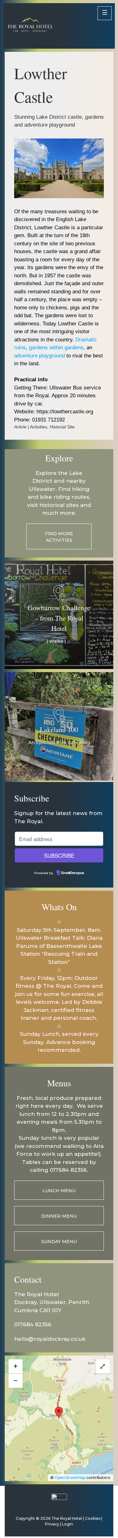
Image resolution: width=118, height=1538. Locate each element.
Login (67, 1524)
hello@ (24, 1339)
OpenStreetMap (70, 1477)
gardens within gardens (56, 348)
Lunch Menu (59, 1190)
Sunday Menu (59, 1241)
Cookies (92, 1518)
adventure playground (39, 356)
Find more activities (59, 537)
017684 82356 (32, 1324)
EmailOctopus (72, 873)
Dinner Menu (59, 1216)
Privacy (52, 1524)
